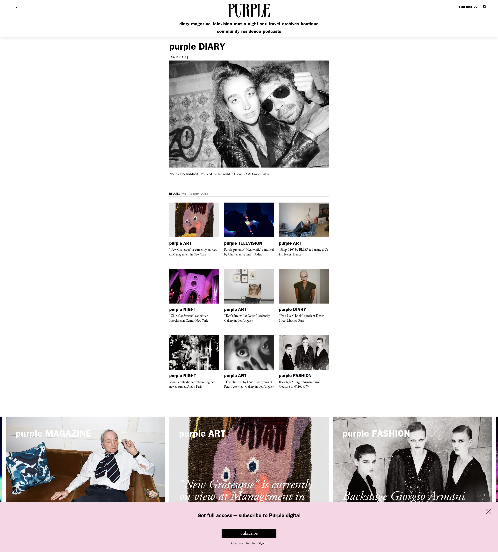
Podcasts (272, 31)
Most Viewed (190, 193)
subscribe (466, 6)
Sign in (262, 543)
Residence (251, 31)
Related (174, 193)
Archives (290, 23)
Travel (274, 23)
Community (228, 31)
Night (253, 23)
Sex (263, 23)
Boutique (310, 23)
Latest (205, 193)
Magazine (201, 23)
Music (240, 23)
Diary (184, 23)
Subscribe (249, 533)
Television (222, 23)
